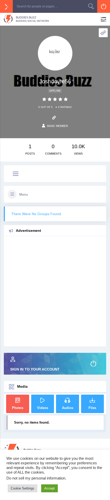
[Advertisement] (55, 291)
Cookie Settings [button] (22, 488)
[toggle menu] (15, 174)
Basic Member (57, 125)
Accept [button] (49, 488)
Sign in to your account (35, 369)
